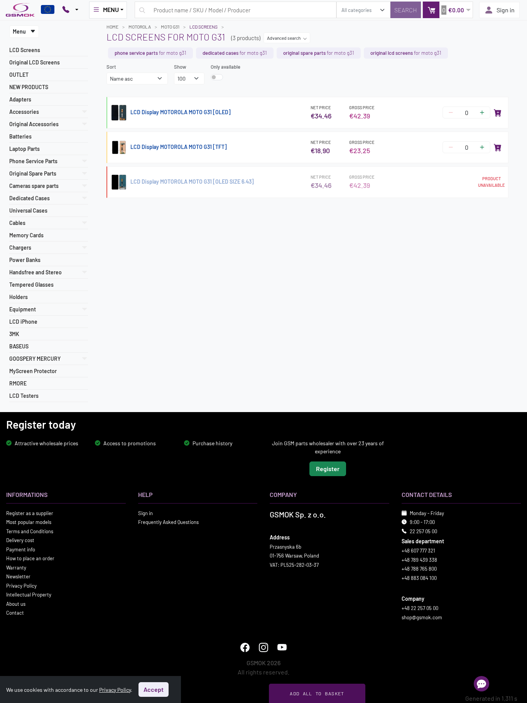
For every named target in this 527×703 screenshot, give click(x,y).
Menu (20, 31)
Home (112, 26)
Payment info (20, 549)
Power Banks (25, 260)
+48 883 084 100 (419, 578)
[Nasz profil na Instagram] (263, 647)
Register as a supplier (29, 513)
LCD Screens (24, 50)
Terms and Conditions (29, 531)
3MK (14, 334)
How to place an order (30, 558)
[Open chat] (481, 684)
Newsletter (18, 576)
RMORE (18, 383)
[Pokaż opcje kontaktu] (70, 10)
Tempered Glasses (31, 284)
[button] (447, 10)
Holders (18, 297)
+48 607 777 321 (418, 551)
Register (328, 468)
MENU (111, 9)
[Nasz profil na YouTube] (282, 647)
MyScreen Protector (33, 371)
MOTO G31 (170, 26)
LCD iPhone (23, 321)
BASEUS (19, 346)
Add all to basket (317, 693)
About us (15, 603)
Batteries (20, 136)
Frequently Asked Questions (168, 522)
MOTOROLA (139, 26)
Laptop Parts (24, 148)
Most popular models (28, 522)
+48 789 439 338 (419, 559)
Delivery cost (20, 540)
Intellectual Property (28, 594)
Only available (225, 67)
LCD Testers (24, 395)
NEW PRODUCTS (28, 87)
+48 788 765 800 (419, 569)
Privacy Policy (21, 585)
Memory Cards (26, 235)
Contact (15, 613)
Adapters (20, 99)
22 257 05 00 (423, 531)
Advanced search (284, 38)
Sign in (506, 10)
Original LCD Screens (34, 62)
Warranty (16, 567)
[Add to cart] (497, 112)
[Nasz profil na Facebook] (245, 647)
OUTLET (19, 74)
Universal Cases (28, 210)
